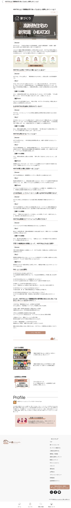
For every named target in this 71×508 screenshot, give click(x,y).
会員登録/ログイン (55, 480)
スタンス (52, 466)
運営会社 (52, 469)
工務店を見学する (54, 451)
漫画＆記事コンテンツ (56, 457)
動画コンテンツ (54, 460)
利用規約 (52, 478)
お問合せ (52, 472)
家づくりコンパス (54, 445)
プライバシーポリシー (56, 475)
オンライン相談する (55, 448)
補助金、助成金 (54, 454)
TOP (51, 442)
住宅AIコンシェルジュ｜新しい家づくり (61, 499)
